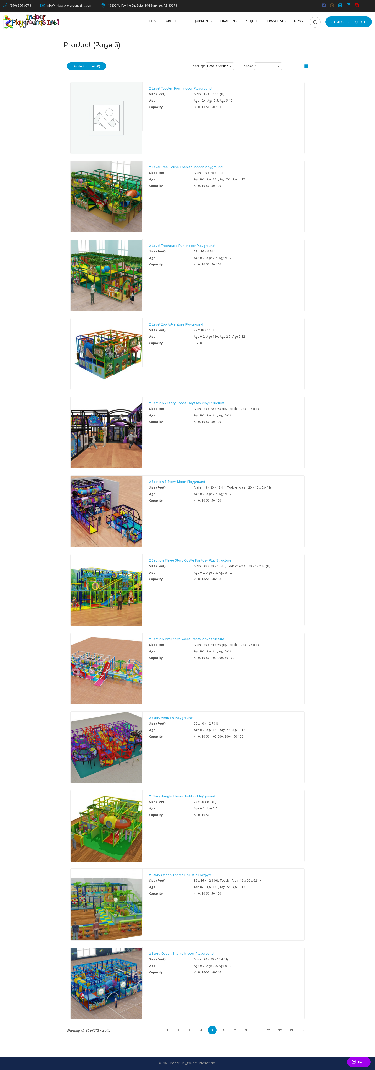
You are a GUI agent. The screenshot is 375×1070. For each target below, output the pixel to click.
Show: (248, 66)
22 (280, 1030)
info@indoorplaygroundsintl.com (69, 5)
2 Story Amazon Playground (171, 718)
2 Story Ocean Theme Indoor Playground (181, 953)
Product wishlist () (86, 66)
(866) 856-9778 (20, 5)
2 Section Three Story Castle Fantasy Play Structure (190, 560)
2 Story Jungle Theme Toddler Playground (182, 796)
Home (153, 21)
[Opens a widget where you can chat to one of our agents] (359, 1062)
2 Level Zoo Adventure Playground (176, 324)
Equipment (201, 21)
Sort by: (199, 66)
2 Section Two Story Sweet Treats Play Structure (186, 639)
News (298, 21)
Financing (228, 21)
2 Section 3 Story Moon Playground (177, 482)
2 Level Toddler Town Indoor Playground (180, 88)
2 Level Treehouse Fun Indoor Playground (182, 246)
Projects (252, 21)
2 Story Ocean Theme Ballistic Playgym (180, 875)
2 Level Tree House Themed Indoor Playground (186, 167)
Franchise (275, 21)
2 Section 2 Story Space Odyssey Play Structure (186, 403)
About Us (173, 21)
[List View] (303, 66)
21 (268, 1030)
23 (291, 1030)
